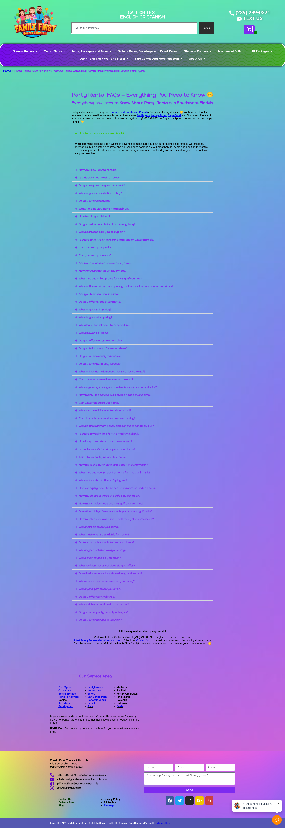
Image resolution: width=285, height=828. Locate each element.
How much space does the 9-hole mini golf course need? (116, 519)
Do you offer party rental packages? (103, 612)
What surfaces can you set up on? (102, 232)
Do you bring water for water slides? (103, 348)
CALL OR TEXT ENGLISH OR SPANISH (142, 15)
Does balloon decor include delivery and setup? (110, 573)
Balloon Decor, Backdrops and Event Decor (147, 51)
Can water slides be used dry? (99, 402)
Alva (90, 706)
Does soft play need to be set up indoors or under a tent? (117, 488)
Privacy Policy (112, 799)
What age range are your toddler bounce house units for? (118, 387)
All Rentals (110, 802)
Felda (120, 706)
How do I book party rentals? (98, 170)
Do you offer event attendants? (100, 301)
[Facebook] (170, 800)
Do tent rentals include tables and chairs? (106, 542)
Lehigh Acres (95, 687)
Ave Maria (64, 703)
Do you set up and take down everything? (107, 224)
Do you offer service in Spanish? (100, 620)
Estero (91, 693)
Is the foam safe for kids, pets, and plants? (107, 449)
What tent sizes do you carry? (99, 527)
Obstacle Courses (196, 51)
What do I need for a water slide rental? (105, 410)
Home (7, 71)
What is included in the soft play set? (103, 480)
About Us (195, 58)
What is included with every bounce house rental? (112, 371)
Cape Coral (64, 690)
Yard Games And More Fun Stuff (157, 58)
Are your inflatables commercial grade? (105, 263)
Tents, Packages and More (90, 51)
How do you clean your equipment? (102, 270)
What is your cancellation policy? (100, 193)
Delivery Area (66, 802)
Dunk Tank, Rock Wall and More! (102, 58)
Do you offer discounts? (95, 201)
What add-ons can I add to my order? (104, 604)
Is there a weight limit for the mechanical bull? (109, 433)
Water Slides (53, 51)
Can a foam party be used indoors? (102, 457)
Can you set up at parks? (96, 247)
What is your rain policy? (95, 309)
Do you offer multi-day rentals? (100, 364)
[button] (142, 133)
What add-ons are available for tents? (104, 534)
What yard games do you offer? (100, 589)
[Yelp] (209, 800)
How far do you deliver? (94, 216)
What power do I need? (94, 333)
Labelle (92, 703)
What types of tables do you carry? (102, 550)
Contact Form (144, 640)
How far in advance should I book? (101, 133)
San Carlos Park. (98, 696)
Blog (61, 805)
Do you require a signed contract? (102, 185)
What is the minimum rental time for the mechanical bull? (116, 426)
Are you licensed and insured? (99, 294)
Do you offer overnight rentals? (100, 356)
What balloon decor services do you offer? (107, 565)
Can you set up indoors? (95, 255)
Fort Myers (65, 687)
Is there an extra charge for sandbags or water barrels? (116, 239)
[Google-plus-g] (199, 800)
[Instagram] (189, 800)
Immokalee (94, 690)
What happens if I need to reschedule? (104, 325)
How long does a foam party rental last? (105, 441)
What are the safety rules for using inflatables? (110, 278)
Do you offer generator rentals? (100, 340)
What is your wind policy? (95, 317)
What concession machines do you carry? (107, 581)
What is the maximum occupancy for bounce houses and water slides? (126, 286)
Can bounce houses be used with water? (106, 379)
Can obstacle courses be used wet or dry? (107, 418)
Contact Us (64, 799)
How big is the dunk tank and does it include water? (113, 464)
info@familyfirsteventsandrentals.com (97, 640)
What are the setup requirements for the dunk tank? (114, 472)
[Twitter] (179, 800)
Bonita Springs (67, 693)
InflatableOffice (163, 823)
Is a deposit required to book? (99, 177)
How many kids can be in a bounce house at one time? (115, 395)
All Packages (260, 51)
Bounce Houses (23, 51)
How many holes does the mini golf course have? (111, 503)
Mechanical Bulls (229, 51)
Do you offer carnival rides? (97, 596)
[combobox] (134, 27)
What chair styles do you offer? (100, 558)
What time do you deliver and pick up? (104, 208)
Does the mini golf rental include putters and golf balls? (115, 511)
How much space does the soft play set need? (109, 495)
